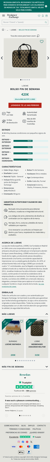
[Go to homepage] (13, 16)
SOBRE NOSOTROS (11, 425)
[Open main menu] (3, 16)
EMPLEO (31, 425)
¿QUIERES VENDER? (37, 432)
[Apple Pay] (21, 452)
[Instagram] (19, 441)
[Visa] (13, 447)
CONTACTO (41, 425)
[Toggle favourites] (39, 15)
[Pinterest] (27, 441)
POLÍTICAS (37, 429)
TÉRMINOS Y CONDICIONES (19, 429)
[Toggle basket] (46, 15)
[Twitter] (31, 441)
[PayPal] (29, 452)
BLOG (23, 425)
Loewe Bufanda (13, 344)
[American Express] (36, 447)
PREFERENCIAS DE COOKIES (16, 432)
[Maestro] (29, 447)
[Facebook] (23, 441)
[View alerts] (43, 16)
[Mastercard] (21, 447)
